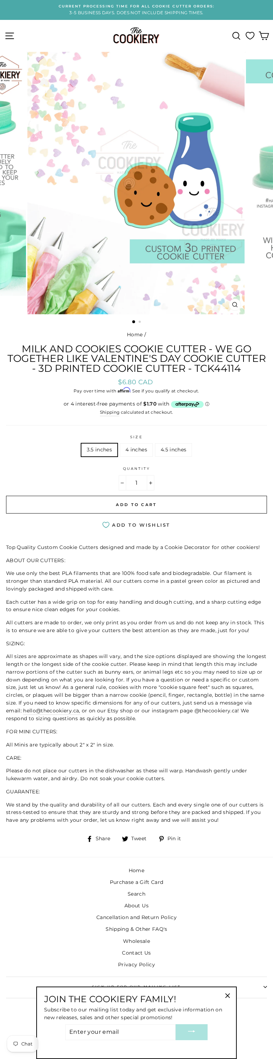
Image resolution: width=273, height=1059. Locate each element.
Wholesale (136, 941)
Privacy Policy (136, 964)
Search (136, 894)
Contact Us (136, 953)
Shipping (110, 412)
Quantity (136, 468)
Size (136, 437)
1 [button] (134, 322)
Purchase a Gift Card (137, 882)
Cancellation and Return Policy (136, 917)
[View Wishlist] (250, 36)
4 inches (136, 449)
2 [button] (140, 322)
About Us (136, 905)
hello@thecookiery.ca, (51, 710)
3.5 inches (99, 449)
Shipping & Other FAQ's (136, 929)
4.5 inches (173, 449)
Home (135, 334)
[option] (136, 10)
